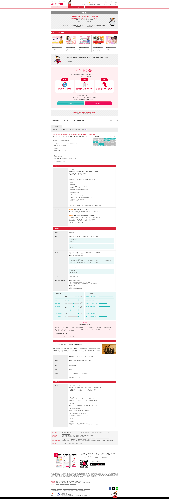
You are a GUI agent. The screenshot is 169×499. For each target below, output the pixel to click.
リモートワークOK (59, 482)
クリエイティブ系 (105, 432)
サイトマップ (87, 4)
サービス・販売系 (84, 432)
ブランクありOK (81, 440)
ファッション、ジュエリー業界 (67, 439)
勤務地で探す (53, 481)
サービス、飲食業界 (105, 438)
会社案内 (77, 490)
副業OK (65, 482)
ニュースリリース (80, 489)
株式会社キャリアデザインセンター (61, 490)
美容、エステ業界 (76, 439)
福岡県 (82, 435)
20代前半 (69, 443)
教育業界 (88, 439)
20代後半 (65, 443)
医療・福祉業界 (99, 438)
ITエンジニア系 (91, 432)
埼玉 (64, 481)
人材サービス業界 (76, 438)
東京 (57, 481)
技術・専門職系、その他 (66, 434)
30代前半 (76, 443)
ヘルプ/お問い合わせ (87, 489)
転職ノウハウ (53, 484)
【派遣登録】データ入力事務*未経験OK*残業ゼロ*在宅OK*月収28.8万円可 (71, 47)
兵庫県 (85, 435)
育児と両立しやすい (74, 440)
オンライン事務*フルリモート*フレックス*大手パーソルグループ (98, 47)
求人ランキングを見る (76, 7)
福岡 (77, 481)
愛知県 (79, 435)
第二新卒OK (64, 440)
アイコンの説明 (113, 136)
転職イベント (62, 484)
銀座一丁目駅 (81, 436)
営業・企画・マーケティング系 (75, 432)
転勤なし (68, 440)
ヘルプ (83, 4)
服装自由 (107, 440)
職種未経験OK (87, 440)
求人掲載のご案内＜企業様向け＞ (95, 4)
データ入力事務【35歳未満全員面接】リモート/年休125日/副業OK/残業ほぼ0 (111, 47)
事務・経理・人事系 (65, 432)
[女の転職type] (53, 490)
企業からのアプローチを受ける (92, 7)
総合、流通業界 (83, 439)
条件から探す (53, 482)
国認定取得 (88, 482)
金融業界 (93, 438)
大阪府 (66, 435)
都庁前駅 (77, 436)
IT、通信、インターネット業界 (67, 438)
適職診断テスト (73, 484)
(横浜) (62, 481)
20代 (62, 443)
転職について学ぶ (110, 7)
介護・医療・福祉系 (98, 432)
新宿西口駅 (70, 436)
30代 (73, 443)
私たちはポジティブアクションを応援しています (83, 495)
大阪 (69, 481)
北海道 (91, 435)
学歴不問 (98, 440)
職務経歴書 (67, 484)
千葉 (67, 481)
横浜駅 (73, 436)
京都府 (88, 435)
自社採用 (83, 490)
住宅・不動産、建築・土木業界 (85, 438)
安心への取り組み (59, 489)
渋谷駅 (66, 436)
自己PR (57, 484)
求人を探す (59, 7)
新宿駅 (63, 436)
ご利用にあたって (53, 489)
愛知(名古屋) (73, 481)
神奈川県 (69, 435)
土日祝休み (103, 440)
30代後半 (80, 443)
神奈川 (60, 481)
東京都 (63, 435)
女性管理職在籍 (93, 440)
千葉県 (76, 435)
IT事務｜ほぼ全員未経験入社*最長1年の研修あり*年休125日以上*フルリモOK (84, 47)
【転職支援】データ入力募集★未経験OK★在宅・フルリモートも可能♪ (57, 47)
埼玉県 (73, 435)
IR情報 (80, 490)
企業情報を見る (70, 61)
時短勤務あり (112, 440)
